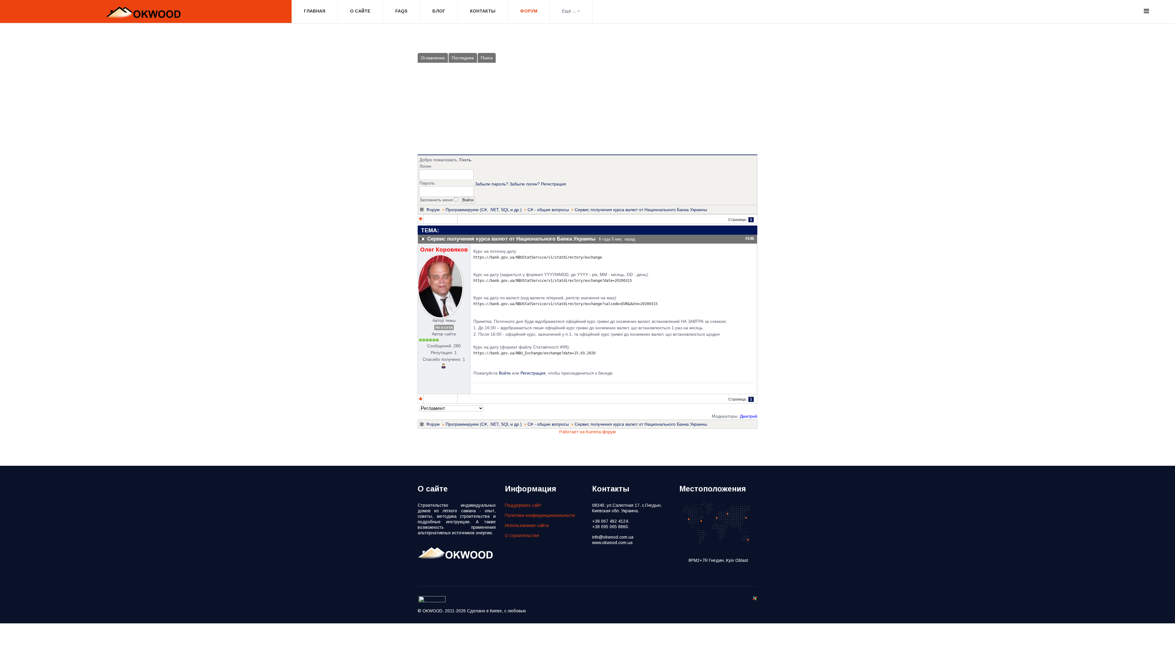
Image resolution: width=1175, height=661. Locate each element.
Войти (505, 373)
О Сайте (360, 11)
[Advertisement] (587, 108)
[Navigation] (1146, 11)
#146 (749, 238)
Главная (314, 11)
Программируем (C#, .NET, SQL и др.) (484, 209)
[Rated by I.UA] (432, 601)
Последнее (463, 57)
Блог (438, 11)
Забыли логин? (524, 183)
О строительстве (522, 535)
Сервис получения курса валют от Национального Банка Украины (641, 209)
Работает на (572, 431)
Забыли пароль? (491, 183)
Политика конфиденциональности (540, 515)
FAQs (401, 11)
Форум (528, 11)
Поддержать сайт (523, 505)
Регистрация (553, 183)
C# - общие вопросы (548, 209)
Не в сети (444, 327)
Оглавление (433, 57)
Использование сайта (527, 525)
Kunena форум (601, 431)
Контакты (482, 11)
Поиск (487, 57)
